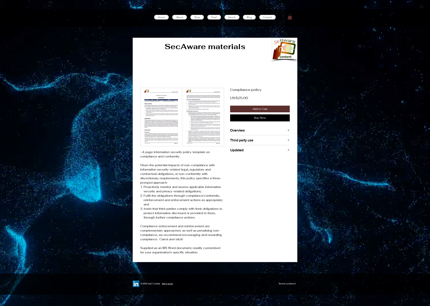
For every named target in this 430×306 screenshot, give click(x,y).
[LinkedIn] (136, 284)
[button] (290, 16)
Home (144, 75)
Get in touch (167, 283)
